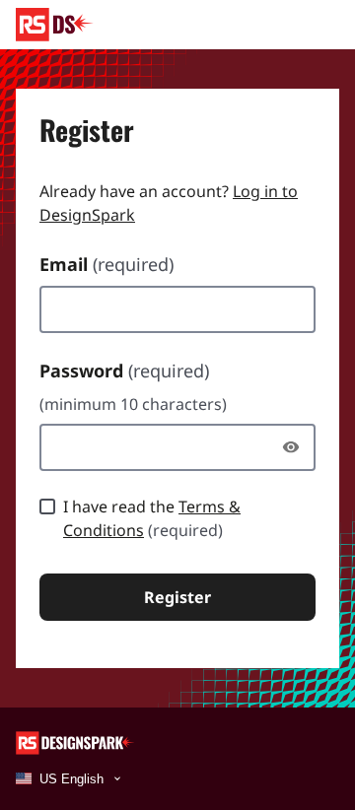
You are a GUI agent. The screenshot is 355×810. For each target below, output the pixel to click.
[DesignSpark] (75, 741)
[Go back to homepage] (55, 24)
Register (177, 597)
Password (124, 370)
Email (106, 264)
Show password (296, 447)
